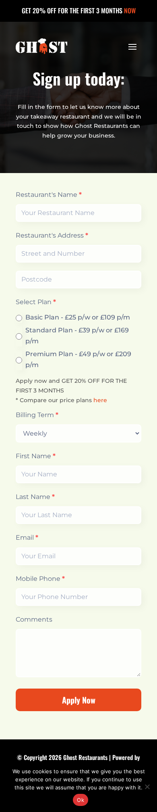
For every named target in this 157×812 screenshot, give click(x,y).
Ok (80, 800)
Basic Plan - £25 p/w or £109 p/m (77, 317)
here (100, 400)
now (130, 10)
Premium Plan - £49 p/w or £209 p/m (78, 359)
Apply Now (78, 700)
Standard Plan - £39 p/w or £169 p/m (77, 335)
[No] (147, 787)
